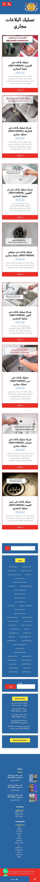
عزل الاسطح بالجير (20, 648)
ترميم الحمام (28, 574)
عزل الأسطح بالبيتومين (25, 636)
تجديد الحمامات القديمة (26, 570)
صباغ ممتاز (27, 629)
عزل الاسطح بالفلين (27, 656)
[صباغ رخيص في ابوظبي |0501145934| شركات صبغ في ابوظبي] (31, 7)
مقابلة (19, 857)
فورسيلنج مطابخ (13, 671)
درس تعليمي (19, 847)
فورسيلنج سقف (27, 668)
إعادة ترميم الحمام (26, 566)
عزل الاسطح (12, 636)
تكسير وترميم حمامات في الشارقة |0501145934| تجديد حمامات (19, 727)
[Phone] (5, 871)
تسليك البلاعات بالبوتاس (20, 594)
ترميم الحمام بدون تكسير (14, 574)
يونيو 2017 (19, 816)
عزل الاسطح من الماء (26, 660)
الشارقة (19, 833)
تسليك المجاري (11, 605)
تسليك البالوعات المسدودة (19, 582)
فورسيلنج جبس (12, 664)
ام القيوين (19, 840)
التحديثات (19, 831)
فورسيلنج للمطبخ (26, 671)
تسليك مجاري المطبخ (27, 617)
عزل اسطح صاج (27, 633)
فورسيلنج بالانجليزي (26, 664)
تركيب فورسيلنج (12, 570)
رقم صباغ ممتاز (12, 625)
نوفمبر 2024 (19, 814)
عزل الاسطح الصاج (12, 640)
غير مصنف (19, 854)
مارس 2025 (19, 811)
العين (19, 836)
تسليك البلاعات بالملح (20, 598)
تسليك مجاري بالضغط (12, 617)
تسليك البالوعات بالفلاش (26, 586)
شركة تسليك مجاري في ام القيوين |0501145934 (19, 721)
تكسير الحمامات (27, 621)
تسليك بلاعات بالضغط (20, 609)
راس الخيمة (19, 850)
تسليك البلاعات (11, 586)
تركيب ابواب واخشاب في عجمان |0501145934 (19, 715)
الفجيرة (19, 838)
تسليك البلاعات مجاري (19, 601)
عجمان (19, 852)
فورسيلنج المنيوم (12, 660)
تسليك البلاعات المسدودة (20, 590)
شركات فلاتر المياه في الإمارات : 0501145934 (19, 709)
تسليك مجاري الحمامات (20, 613)
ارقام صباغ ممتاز (13, 566)
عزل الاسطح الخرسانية (26, 640)
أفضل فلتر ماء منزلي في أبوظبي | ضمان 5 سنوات (19, 704)
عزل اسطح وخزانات (13, 633)
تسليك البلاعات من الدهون (26, 605)
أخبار (19, 826)
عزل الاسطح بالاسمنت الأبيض (20, 644)
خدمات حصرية (19, 843)
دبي (19, 845)
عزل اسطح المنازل (15, 629)
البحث (20, 683)
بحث (7, 548)
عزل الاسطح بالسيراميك (20, 652)
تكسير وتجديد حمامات (26, 625)
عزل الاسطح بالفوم (12, 656)
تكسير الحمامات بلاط (13, 621)
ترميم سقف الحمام (19, 578)
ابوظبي (19, 829)
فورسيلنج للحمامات (13, 668)
